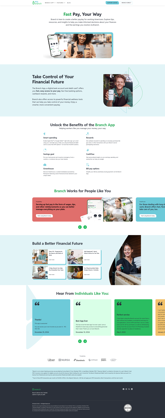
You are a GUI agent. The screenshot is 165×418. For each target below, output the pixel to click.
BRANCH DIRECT (126, 2)
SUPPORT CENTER (112, 2)
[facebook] (123, 389)
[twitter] (129, 389)
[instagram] (126, 389)
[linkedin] (132, 389)
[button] (50, 2)
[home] (37, 3)
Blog (69, 3)
